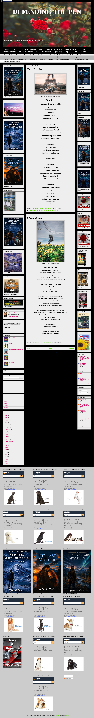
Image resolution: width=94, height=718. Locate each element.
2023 (6, 419)
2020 (6, 445)
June (7, 434)
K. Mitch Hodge (49, 263)
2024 (6, 417)
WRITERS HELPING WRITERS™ (84, 415)
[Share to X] (58, 208)
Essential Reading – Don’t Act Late (84, 380)
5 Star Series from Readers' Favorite (12, 61)
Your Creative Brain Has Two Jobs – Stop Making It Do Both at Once (85, 418)
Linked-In (6, 405)
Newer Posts (30, 348)
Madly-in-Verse (83, 373)
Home (5, 54)
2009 (6, 461)
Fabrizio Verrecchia (50, 96)
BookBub (5, 401)
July (7, 432)
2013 (6, 458)
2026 (6, 413)
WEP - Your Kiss (34, 69)
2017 (6, 451)
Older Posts (71, 348)
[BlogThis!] (56, 208)
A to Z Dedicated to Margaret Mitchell (80, 59)
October (8, 427)
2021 (6, 422)
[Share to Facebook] (59, 208)
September (8, 429)
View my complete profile (13, 316)
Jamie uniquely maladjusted (83, 364)
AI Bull (81, 365)
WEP (39, 210)
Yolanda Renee (52, 210)
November (8, 426)
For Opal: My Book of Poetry (77, 57)
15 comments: (47, 342)
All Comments (83, 392)
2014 (6, 456)
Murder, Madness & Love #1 (36, 54)
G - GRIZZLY (11, 362)
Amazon (5, 397)
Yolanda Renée (24, 54)
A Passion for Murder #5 (23, 57)
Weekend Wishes (83, 411)
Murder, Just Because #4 (9, 57)
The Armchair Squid (84, 404)
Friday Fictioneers (83, 369)
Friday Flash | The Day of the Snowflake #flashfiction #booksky (84, 358)
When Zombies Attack (22, 59)
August (7, 431)
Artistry (32, 210)
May (7, 436)
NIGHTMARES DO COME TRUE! (16, 349)
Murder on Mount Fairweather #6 (38, 57)
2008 (6, 463)
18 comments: (48, 208)
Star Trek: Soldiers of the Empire (84, 406)
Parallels (6, 59)
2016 (6, 452)
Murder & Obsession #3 (62, 54)
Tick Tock (12, 59)
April (7, 438)
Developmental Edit (13, 54)
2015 (6, 454)
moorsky (57, 715)
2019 (6, 447)
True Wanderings (83, 399)
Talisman (81, 374)
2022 (6, 420)
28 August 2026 (82, 370)
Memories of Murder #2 (50, 54)
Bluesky (5, 399)
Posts (81, 390)
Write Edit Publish (45, 210)
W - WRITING (12, 337)
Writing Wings (82, 378)
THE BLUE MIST (12, 343)
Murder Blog (50, 59)
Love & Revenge (33, 59)
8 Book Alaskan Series (64, 57)
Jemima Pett (82, 356)
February (8, 439)
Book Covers (42, 59)
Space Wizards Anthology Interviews (84, 424)
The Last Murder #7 (52, 57)
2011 (6, 459)
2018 (6, 449)
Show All (89, 383)
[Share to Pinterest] (60, 208)
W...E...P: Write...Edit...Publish (62, 59)
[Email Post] (53, 208)
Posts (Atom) (54, 352)
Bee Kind (81, 400)
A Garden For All (35, 218)
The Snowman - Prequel (75, 54)
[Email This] (55, 208)
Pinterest (5, 403)
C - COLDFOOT (12, 356)
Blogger (67, 715)
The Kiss (36, 210)
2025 (6, 415)
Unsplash (58, 96)
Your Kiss (58, 210)
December (8, 424)
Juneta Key (82, 423)
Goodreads (6, 407)
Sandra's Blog (82, 410)
